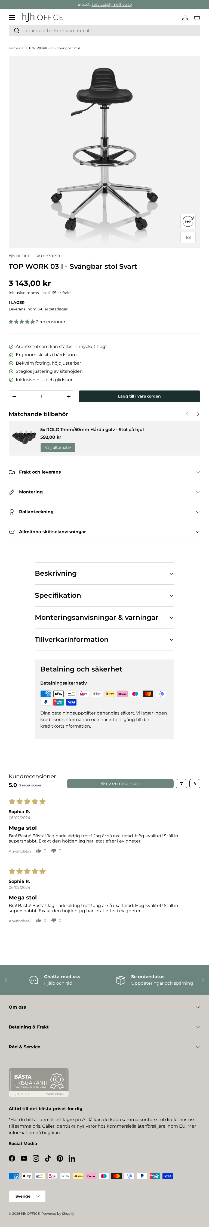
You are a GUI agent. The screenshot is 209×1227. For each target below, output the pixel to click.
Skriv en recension (120, 783)
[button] (197, 17)
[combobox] (104, 30)
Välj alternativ (58, 447)
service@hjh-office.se (112, 4)
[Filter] (181, 783)
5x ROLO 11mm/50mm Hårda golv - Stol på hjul (92, 429)
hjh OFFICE (19, 256)
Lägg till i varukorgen (139, 396)
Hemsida (16, 48)
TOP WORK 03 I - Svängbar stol (54, 48)
